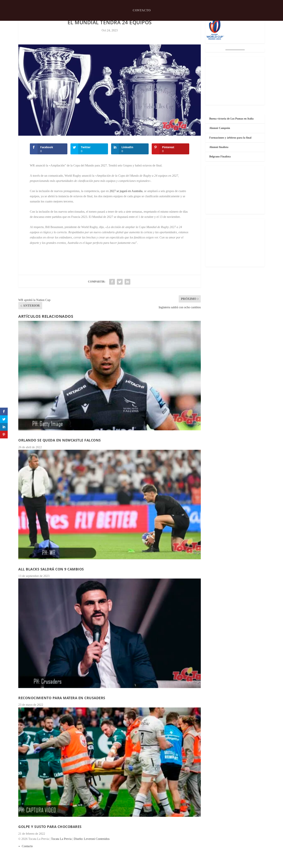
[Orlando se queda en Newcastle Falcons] (109, 375)
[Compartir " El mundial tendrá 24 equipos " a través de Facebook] (112, 282)
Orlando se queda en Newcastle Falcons (59, 440)
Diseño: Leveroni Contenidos (92, 838)
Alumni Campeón (219, 128)
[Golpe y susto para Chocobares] (109, 762)
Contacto (142, 10)
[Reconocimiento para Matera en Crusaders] (109, 633)
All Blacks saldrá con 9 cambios (51, 569)
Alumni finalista (218, 147)
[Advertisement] (235, 81)
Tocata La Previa (61, 838)
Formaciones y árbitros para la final (230, 137)
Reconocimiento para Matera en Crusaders (61, 698)
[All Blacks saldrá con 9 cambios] (109, 504)
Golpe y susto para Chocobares (50, 826)
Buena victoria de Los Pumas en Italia (231, 118)
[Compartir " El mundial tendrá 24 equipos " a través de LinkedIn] (127, 282)
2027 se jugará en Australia (126, 191)
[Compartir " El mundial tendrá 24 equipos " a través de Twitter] (120, 282)
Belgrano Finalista (220, 156)
